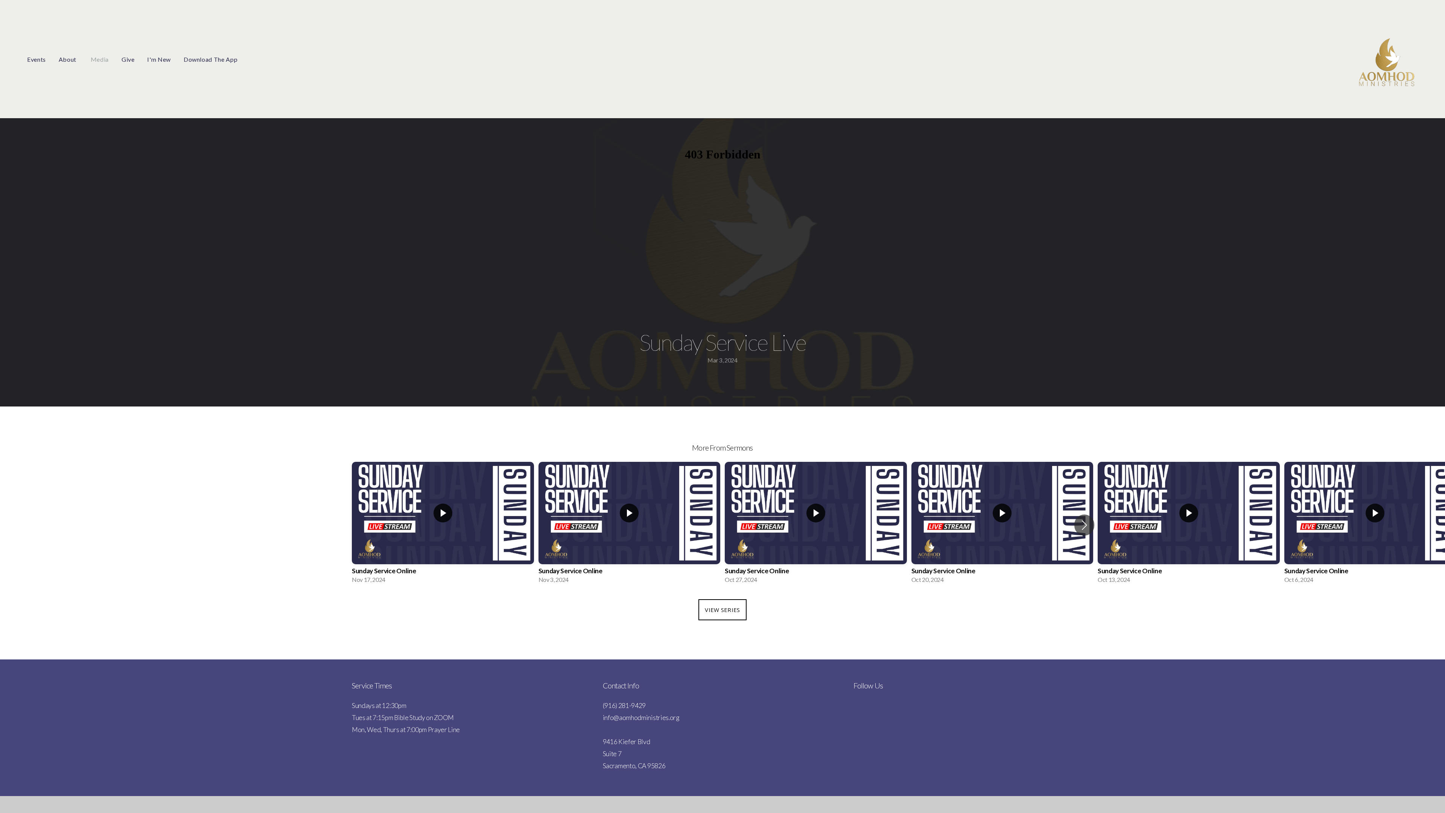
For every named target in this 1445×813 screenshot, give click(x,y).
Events (36, 59)
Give (128, 59)
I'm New (158, 59)
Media (100, 59)
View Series (722, 610)
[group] (443, 525)
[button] (1084, 525)
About (68, 59)
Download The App (210, 59)
